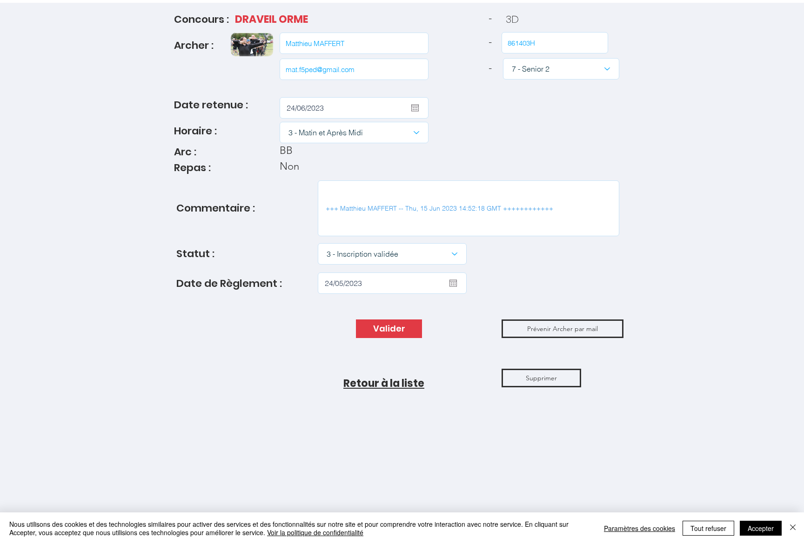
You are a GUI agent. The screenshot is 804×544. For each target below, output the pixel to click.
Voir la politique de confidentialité (315, 532)
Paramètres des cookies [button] (639, 528)
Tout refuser (708, 528)
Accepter (761, 528)
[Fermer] (792, 528)
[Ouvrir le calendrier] (415, 108)
